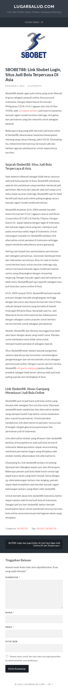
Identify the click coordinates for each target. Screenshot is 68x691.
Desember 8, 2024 (15, 86)
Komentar (12, 577)
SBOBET (41, 528)
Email (9, 627)
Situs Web (11, 641)
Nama (9, 612)
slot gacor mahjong (26, 368)
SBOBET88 (22, 528)
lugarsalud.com (34, 6)
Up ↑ (50, 684)
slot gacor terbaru (28, 110)
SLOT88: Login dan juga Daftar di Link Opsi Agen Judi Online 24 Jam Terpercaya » (34, 544)
